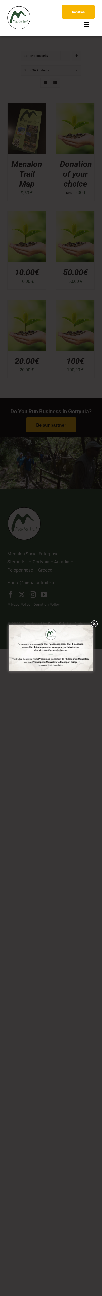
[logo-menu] (18, 8)
